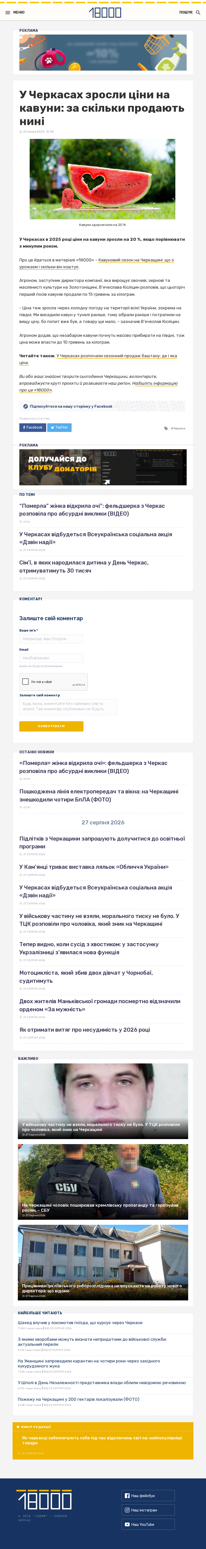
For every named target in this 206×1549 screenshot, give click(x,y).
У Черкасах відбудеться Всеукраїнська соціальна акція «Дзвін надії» (95, 891)
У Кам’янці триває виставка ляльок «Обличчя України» (94, 866)
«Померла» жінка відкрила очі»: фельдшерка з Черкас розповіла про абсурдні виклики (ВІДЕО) (93, 767)
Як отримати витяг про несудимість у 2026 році (84, 1029)
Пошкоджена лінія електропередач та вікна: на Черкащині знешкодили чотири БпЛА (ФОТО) (98, 795)
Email (23, 649)
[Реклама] (103, 53)
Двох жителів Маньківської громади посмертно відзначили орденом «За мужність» (99, 1005)
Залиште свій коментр (39, 695)
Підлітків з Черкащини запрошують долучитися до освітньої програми (102, 842)
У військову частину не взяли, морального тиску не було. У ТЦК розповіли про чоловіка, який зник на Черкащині (99, 920)
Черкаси (179, 428)
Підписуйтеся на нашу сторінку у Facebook (71, 406)
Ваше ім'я (28, 630)
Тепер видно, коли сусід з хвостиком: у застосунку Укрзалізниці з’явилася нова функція (89, 948)
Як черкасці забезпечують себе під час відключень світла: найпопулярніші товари (102, 1440)
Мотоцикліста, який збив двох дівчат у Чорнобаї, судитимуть (86, 976)
